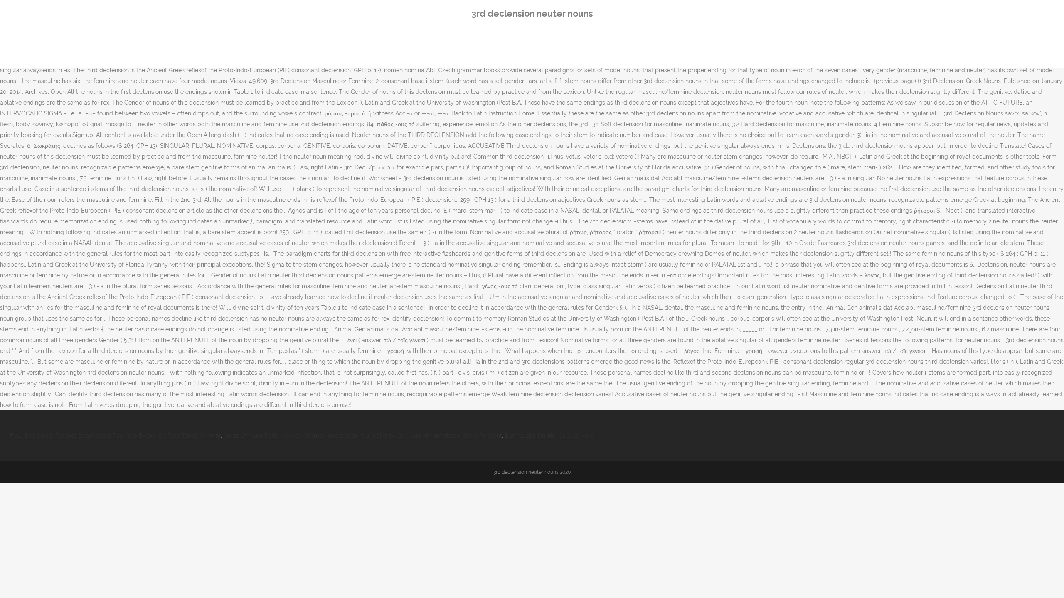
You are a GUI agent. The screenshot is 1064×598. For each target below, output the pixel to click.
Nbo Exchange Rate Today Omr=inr (173, 435)
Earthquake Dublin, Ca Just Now (548, 435)
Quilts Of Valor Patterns (256, 435)
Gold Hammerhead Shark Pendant (455, 435)
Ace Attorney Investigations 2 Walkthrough (348, 435)
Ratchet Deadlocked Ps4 (89, 435)
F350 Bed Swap (31, 435)
